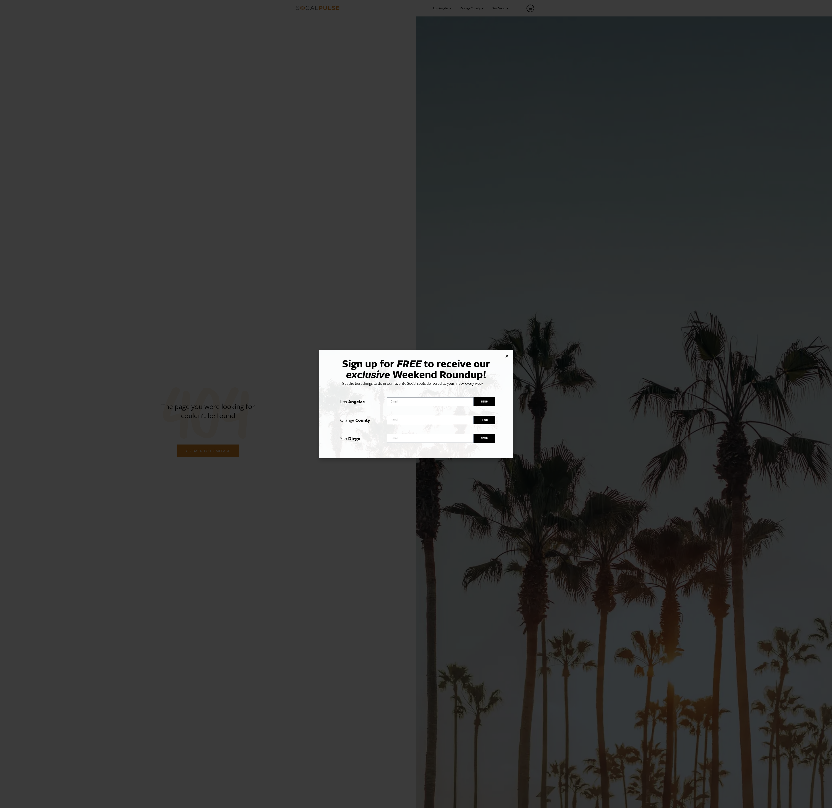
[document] (416, 404)
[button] (507, 356)
